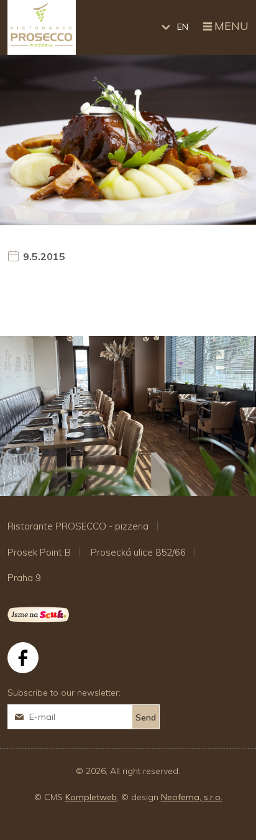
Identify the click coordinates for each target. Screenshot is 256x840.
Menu (231, 26)
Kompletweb (91, 797)
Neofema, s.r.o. (191, 797)
